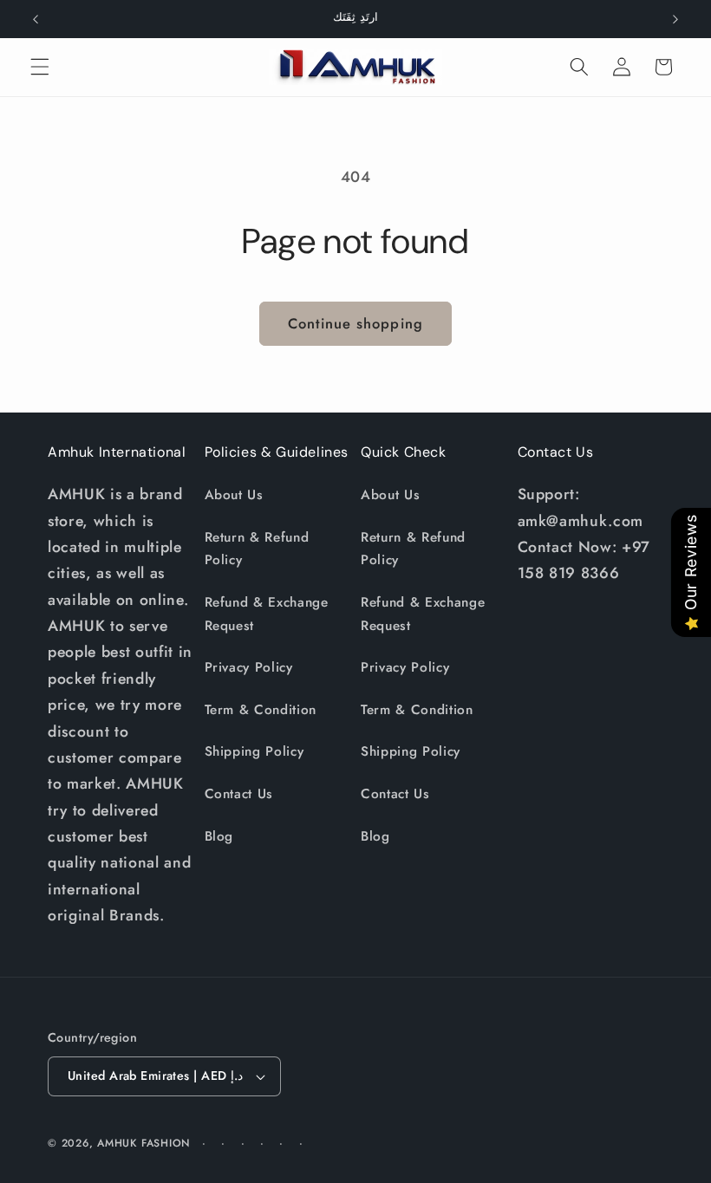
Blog (219, 836)
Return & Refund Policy (257, 549)
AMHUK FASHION (145, 1143)
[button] (40, 67)
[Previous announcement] (35, 19)
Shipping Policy (254, 751)
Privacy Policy (249, 667)
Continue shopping (355, 323)
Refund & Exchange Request (267, 614)
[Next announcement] (675, 19)
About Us (234, 494)
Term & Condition (261, 709)
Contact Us (239, 793)
